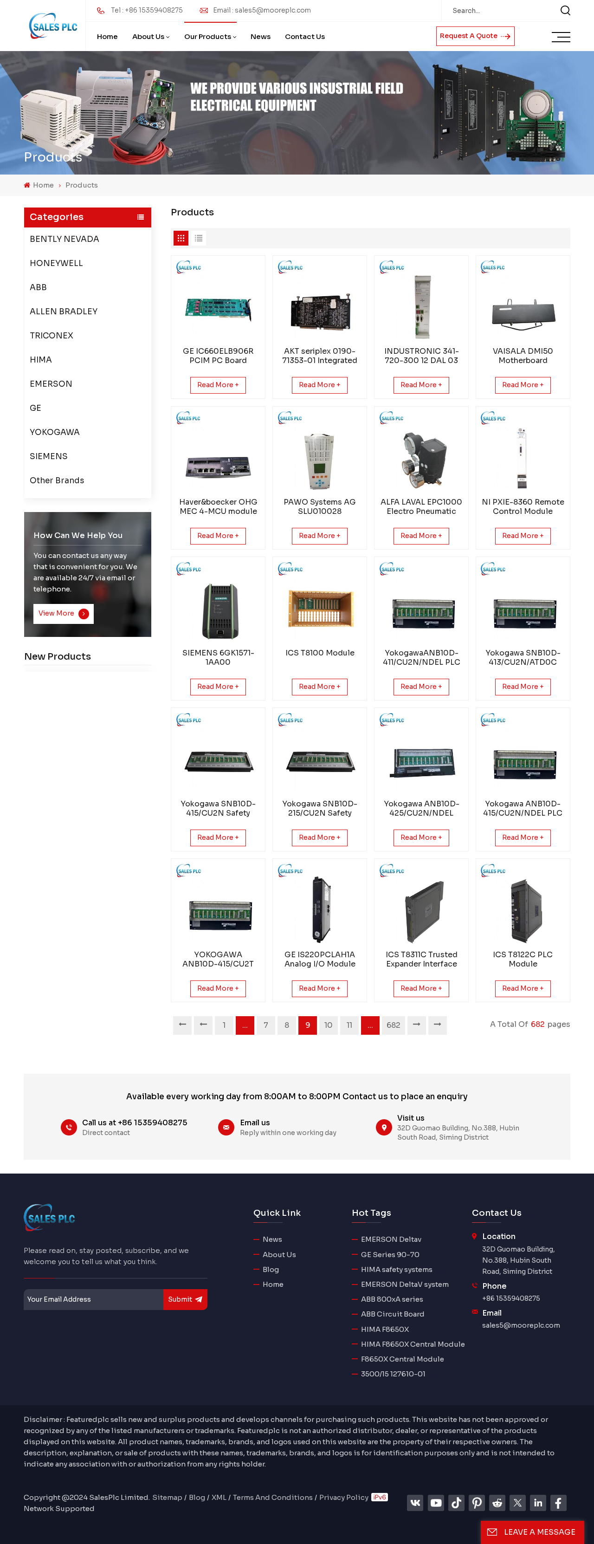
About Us (148, 36)
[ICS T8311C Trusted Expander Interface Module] (422, 906)
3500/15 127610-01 (393, 1373)
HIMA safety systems (397, 1269)
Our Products (207, 36)
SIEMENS (49, 456)
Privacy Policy (343, 1497)
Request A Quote (469, 36)
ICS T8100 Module (320, 653)
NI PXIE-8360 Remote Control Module (523, 507)
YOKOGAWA (55, 432)
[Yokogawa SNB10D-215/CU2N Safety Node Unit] (320, 755)
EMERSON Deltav (391, 1239)
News (261, 36)
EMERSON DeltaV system (405, 1284)
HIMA (41, 359)
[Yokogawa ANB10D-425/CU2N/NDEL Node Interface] (422, 755)
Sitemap (167, 1497)
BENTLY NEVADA (64, 239)
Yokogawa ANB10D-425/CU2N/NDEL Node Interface (421, 808)
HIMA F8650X (385, 1329)
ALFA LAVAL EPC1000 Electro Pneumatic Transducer (421, 507)
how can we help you (78, 535)
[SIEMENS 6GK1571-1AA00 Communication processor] (218, 604)
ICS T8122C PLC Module (523, 959)
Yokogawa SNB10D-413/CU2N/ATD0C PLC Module (523, 658)
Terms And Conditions (273, 1497)
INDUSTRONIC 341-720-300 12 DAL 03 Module (421, 356)
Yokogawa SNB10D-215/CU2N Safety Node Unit (319, 808)
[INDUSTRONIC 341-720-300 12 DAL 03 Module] (422, 302)
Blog (271, 1269)
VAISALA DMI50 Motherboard (523, 356)
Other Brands (57, 480)
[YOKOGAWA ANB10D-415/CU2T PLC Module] (218, 906)
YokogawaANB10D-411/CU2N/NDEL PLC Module (421, 658)
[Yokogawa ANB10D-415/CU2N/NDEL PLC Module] (523, 755)
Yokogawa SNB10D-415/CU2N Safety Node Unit (218, 808)
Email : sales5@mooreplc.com (262, 10)
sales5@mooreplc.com (521, 1325)
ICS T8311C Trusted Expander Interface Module (422, 959)
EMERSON (51, 384)
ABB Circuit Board (393, 1314)
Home (107, 36)
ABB (38, 287)
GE (35, 408)
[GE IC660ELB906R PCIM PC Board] (218, 302)
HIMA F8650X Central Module (413, 1344)
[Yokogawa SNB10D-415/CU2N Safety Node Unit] (218, 755)
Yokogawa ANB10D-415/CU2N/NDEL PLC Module (522, 808)
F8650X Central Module (402, 1359)
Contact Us (305, 36)
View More (57, 613)
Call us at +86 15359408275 (134, 1123)
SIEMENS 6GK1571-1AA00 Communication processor (218, 658)
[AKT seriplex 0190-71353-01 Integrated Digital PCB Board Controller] (320, 302)
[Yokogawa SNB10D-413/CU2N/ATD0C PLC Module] (523, 604)
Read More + (218, 385)
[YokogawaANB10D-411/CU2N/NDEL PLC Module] (422, 604)
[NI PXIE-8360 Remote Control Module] (523, 453)
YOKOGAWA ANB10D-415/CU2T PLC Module (218, 959)
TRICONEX (51, 335)
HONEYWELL (56, 263)
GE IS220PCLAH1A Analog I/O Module (319, 959)
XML (219, 1497)
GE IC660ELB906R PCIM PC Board (218, 356)
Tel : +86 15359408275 (147, 10)
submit (180, 1299)
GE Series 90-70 (390, 1254)
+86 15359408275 (511, 1298)
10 (328, 1025)
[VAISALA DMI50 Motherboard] (523, 302)
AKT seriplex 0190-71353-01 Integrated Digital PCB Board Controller (319, 356)
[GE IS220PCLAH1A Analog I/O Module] (320, 906)
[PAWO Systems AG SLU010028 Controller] (320, 453)
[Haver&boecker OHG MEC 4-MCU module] (218, 453)
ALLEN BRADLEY (63, 311)
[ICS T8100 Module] (320, 604)
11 (349, 1025)
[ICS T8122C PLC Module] (523, 906)
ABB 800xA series (392, 1299)
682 (393, 1025)
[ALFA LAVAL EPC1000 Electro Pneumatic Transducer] (422, 453)
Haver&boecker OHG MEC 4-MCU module (218, 507)
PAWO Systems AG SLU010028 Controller (320, 507)
